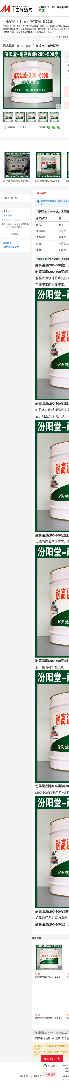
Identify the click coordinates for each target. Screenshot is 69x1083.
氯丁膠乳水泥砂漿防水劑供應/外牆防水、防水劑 (23, 181)
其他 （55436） (12, 197)
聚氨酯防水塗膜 (42, 1038)
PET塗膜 (56, 1038)
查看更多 (15, 233)
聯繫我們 (38, 1076)
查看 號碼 (8, 215)
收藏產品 (11, 127)
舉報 (24, 127)
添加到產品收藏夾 (11, 247)
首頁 (59, 37)
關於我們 (24, 1076)
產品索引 (7, 243)
